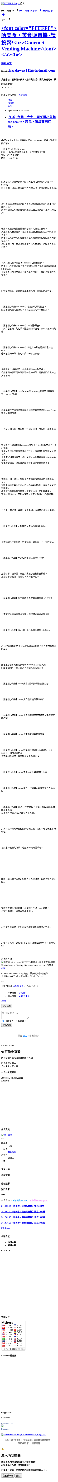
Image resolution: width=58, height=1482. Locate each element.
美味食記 (23, 993)
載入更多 (7, 1006)
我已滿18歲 (8, 1475)
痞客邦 (16, 986)
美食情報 (23, 95)
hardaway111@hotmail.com (32, 70)
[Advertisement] (29, 1283)
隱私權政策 (23, 1443)
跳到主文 (6, 63)
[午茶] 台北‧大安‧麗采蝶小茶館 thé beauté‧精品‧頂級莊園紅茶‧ (32, 121)
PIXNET (16, 1440)
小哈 (3, 968)
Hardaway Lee (7, 1423)
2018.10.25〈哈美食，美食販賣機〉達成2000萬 (23, 1223)
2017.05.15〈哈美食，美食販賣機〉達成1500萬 (23, 1217)
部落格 (11, 103)
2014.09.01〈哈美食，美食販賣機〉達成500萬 (22, 1206)
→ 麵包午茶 (24, 996)
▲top (3, 1000)
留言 (21, 986)
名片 (10, 106)
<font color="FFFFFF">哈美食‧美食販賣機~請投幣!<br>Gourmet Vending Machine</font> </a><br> (29, 41)
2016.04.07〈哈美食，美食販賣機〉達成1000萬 (23, 1211)
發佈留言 (7, 1025)
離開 (18, 1475)
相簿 (10, 100)
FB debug (5, 1228)
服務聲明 (36, 1443)
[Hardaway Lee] (2, 1426)
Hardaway (5, 1429)
